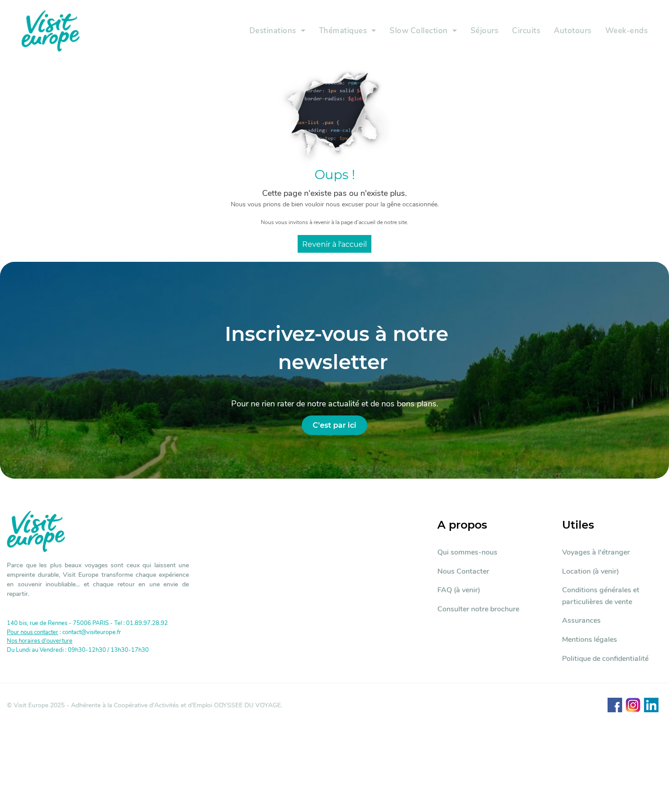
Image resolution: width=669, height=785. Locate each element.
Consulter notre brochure (478, 609)
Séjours (485, 30)
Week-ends (626, 30)
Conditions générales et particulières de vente (600, 596)
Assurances (581, 620)
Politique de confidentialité (605, 659)
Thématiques (343, 30)
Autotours (573, 30)
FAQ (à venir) (458, 590)
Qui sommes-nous (467, 552)
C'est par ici (334, 425)
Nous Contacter (463, 571)
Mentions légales (589, 640)
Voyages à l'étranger (596, 552)
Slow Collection (419, 30)
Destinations (272, 30)
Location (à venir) (590, 571)
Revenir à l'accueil (334, 244)
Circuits (526, 30)
